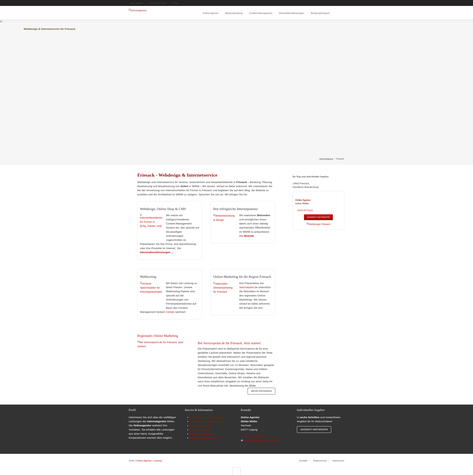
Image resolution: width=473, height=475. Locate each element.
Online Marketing (200, 429)
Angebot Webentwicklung (205, 437)
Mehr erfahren (261, 391)
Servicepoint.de (248, 287)
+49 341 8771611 (254, 436)
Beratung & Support (201, 433)
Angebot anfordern (318, 217)
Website (249, 235)
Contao (170, 311)
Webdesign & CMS (201, 425)
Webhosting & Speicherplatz (206, 417)
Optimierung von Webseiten (206, 421)
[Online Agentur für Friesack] (318, 224)
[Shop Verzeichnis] (343, 3)
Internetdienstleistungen (155, 252)
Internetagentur (326, 159)
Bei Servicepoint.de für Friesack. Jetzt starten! (229, 343)
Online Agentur (303, 200)
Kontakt (303, 460)
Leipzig (157, 460)
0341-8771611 (305, 210)
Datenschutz (320, 460)
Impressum (338, 460)
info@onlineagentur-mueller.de (262, 440)
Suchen (342, 13)
